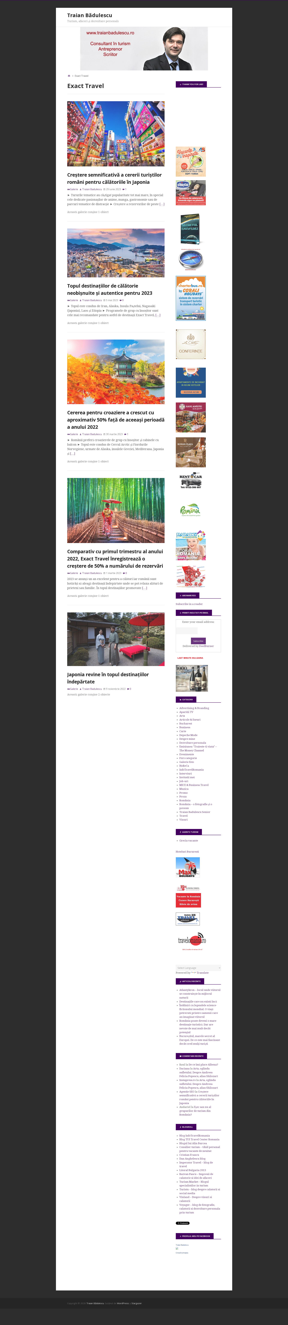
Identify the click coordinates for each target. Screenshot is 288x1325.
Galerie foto (186, 761)
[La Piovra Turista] (188, 906)
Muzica (184, 788)
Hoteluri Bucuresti (187, 851)
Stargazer (137, 1303)
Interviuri (185, 773)
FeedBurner (206, 646)
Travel (183, 815)
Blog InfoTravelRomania (194, 1135)
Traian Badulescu (182, 1245)
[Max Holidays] (188, 876)
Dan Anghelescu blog (192, 1158)
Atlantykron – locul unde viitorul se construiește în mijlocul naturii (199, 993)
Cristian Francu (189, 1154)
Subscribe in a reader (189, 604)
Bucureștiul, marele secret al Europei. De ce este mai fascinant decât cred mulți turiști (199, 1040)
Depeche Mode (188, 735)
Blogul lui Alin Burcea (193, 1143)
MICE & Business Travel (194, 784)
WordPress (123, 1303)
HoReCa (184, 765)
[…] (162, 204)
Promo (183, 792)
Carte (182, 731)
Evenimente (186, 754)
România (184, 800)
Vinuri (183, 819)
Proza (183, 796)
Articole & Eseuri (190, 719)
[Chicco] (191, 204)
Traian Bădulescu (89, 15)
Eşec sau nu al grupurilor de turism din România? (195, 1110)
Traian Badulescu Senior (194, 812)
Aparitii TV (186, 711)
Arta (182, 715)
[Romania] (191, 524)
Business (184, 727)
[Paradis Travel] (191, 559)
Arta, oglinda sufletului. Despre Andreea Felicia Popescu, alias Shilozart (198, 1072)
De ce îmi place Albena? (203, 1064)
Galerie (74, 189)
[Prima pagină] (69, 76)
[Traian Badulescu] (177, 1248)
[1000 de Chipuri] (192, 690)
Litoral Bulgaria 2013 (192, 1170)
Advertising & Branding (194, 708)
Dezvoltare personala (192, 742)
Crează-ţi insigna (182, 1253)
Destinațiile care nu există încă (198, 1001)
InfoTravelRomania (191, 769)
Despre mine (187, 738)
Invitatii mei (187, 777)
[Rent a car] (191, 489)
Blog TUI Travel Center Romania (199, 1139)
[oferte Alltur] (191, 586)
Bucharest (185, 723)
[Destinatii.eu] (191, 270)
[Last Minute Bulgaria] (190, 659)
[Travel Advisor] (188, 924)
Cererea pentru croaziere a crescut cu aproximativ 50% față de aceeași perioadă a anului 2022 (116, 419)
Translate (203, 972)
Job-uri (183, 781)
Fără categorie (188, 758)
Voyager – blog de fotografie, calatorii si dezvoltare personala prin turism (199, 1208)
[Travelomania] (192, 951)
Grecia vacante (188, 840)
